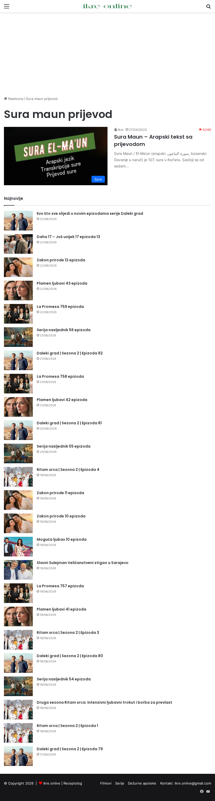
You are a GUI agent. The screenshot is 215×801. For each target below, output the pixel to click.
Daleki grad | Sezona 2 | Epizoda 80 (70, 655)
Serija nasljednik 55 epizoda (63, 446)
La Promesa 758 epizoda (60, 376)
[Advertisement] (107, 54)
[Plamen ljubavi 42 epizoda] (18, 407)
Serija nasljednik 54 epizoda (64, 679)
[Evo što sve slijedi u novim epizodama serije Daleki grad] (18, 220)
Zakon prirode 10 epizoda (61, 516)
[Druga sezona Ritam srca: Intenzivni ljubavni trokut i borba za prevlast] (18, 709)
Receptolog (72, 783)
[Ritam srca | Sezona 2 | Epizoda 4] (18, 477)
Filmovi (105, 783)
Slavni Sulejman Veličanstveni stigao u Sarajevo (82, 562)
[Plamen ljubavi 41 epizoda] (18, 616)
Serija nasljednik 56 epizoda (63, 329)
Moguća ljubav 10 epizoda (62, 539)
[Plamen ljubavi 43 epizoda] (18, 290)
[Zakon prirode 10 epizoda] (18, 523)
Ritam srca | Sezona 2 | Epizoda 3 (68, 632)
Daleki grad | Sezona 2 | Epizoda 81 (69, 423)
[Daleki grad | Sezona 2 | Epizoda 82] (18, 360)
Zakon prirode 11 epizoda (60, 492)
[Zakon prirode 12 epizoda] (18, 267)
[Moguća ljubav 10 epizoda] (18, 546)
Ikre (120, 130)
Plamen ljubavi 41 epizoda (61, 609)
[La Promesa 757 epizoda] (18, 593)
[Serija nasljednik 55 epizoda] (18, 453)
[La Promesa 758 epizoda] (18, 383)
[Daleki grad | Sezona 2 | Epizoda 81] (18, 430)
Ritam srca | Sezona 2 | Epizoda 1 (67, 725)
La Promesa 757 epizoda (60, 586)
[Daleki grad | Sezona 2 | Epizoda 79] (18, 756)
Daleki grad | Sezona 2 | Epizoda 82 (70, 353)
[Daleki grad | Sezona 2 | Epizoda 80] (18, 663)
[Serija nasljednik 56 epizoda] (18, 337)
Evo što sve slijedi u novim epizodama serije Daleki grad (90, 213)
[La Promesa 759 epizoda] (18, 314)
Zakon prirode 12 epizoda (61, 260)
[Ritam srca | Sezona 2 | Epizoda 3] (18, 640)
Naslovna (15, 99)
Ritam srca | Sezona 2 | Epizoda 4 (68, 469)
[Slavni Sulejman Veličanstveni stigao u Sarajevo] (18, 570)
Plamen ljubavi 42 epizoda (62, 399)
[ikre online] (107, 6)
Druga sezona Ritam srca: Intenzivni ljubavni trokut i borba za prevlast (104, 702)
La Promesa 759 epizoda (60, 306)
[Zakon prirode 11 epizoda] (18, 500)
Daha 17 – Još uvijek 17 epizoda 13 (68, 236)
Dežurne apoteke (142, 783)
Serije (119, 783)
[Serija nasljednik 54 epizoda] (18, 686)
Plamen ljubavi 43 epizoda (62, 283)
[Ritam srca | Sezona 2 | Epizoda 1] (18, 733)
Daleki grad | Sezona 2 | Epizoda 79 (70, 749)
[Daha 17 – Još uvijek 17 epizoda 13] (18, 244)
